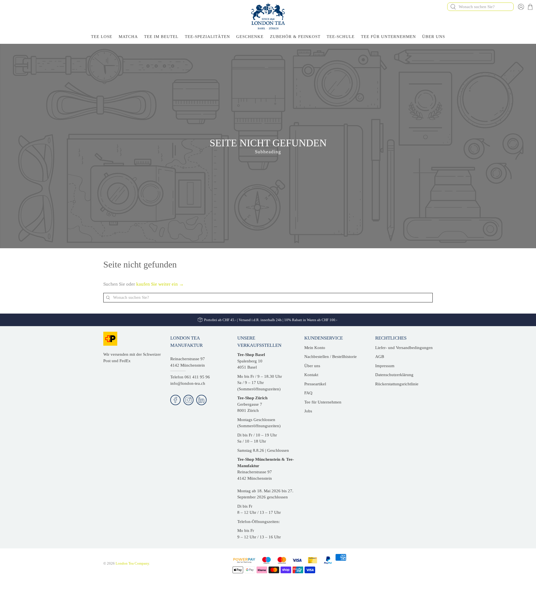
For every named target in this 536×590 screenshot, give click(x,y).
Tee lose (101, 36)
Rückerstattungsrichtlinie (396, 384)
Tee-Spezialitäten (207, 36)
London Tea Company (132, 563)
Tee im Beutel (161, 36)
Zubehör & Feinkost (295, 36)
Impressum (384, 366)
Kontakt (311, 374)
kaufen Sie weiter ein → (160, 284)
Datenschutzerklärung (394, 374)
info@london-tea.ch (187, 383)
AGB (379, 356)
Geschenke (250, 36)
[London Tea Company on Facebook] (175, 400)
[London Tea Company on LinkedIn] (201, 400)
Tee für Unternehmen (388, 36)
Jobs (308, 411)
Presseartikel (315, 384)
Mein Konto (314, 347)
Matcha (128, 36)
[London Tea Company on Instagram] (188, 400)
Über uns (312, 366)
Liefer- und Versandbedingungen (404, 347)
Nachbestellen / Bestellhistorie (330, 356)
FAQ (308, 393)
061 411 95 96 (197, 377)
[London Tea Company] (268, 16)
